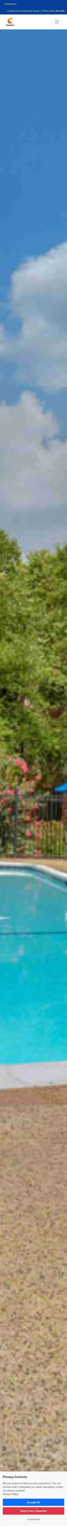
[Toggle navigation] (57, 21)
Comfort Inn (10, 4)
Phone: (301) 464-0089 (53, 10)
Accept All (33, 1502)
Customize (33, 1519)
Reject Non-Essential (33, 1511)
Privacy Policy (11, 1494)
